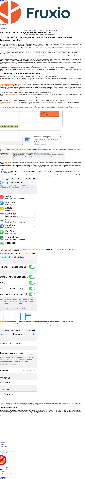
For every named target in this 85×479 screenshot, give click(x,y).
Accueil (26, 34)
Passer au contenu (4, 0)
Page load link (3, 477)
